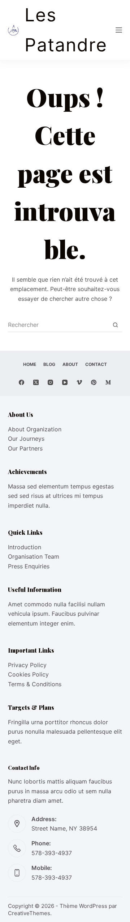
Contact (96, 364)
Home (29, 364)
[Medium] (108, 382)
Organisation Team (33, 556)
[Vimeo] (79, 382)
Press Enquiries (28, 566)
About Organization (34, 429)
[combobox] (58, 324)
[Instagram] (50, 382)
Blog (49, 364)
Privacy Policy (27, 665)
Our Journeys (26, 438)
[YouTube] (65, 382)
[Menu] (119, 30)
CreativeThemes (29, 913)
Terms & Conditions (34, 684)
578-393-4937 (51, 853)
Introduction (24, 547)
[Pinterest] (93, 382)
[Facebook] (21, 382)
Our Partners (25, 448)
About (70, 364)
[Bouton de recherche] (115, 325)
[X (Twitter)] (36, 382)
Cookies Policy (28, 674)
